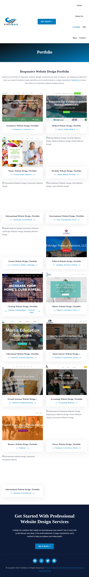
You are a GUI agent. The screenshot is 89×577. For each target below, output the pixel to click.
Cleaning (11, 310)
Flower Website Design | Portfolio (66, 444)
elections (67, 265)
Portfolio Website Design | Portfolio (66, 171)
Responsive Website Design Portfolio (44, 71)
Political (74, 265)
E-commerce (26, 129)
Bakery (59, 310)
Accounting (63, 403)
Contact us (75, 80)
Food (74, 310)
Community (17, 220)
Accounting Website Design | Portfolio (66, 399)
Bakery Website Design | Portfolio (66, 306)
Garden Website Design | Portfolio (22, 261)
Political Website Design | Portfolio (66, 261)
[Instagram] (41, 560)
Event (74, 220)
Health (66, 129)
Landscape (31, 265)
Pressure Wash (31, 311)
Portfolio (72, 175)
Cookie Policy (77, 568)
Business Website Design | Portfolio (22, 444)
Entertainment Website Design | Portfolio (66, 216)
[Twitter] (47, 560)
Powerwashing (20, 310)
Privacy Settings (44, 571)
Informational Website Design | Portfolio (23, 216)
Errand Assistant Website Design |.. (22, 399)
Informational (27, 220)
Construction (67, 358)
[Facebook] (35, 560)
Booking (23, 403)
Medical (72, 129)
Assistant (15, 403)
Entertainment (66, 220)
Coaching (22, 358)
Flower (75, 448)
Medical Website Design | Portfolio (66, 126)
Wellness (28, 175)
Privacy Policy (50, 568)
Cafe (58, 220)
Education (30, 358)
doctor (60, 129)
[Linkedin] (54, 560)
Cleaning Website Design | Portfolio (22, 306)
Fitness (16, 175)
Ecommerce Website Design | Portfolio (23, 126)
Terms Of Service (64, 568)
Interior (75, 358)
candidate (59, 265)
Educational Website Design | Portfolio (22, 354)
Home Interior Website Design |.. (66, 354)
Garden (23, 265)
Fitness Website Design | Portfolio (22, 171)
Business (17, 129)
